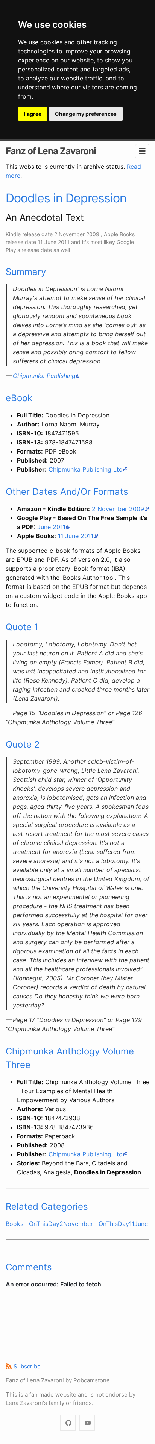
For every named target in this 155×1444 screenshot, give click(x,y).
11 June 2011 (75, 536)
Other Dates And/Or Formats (67, 491)
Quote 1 (22, 627)
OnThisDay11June (123, 1223)
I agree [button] (32, 114)
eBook (19, 398)
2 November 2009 (118, 509)
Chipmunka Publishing (44, 375)
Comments (29, 1267)
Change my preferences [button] (86, 114)
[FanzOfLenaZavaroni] (68, 1423)
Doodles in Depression (66, 198)
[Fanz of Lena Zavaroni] (87, 1423)
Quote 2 (23, 744)
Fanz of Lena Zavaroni (51, 150)
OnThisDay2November (61, 1223)
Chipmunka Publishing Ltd (86, 469)
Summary (26, 271)
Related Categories (47, 1206)
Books (14, 1223)
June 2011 (51, 527)
